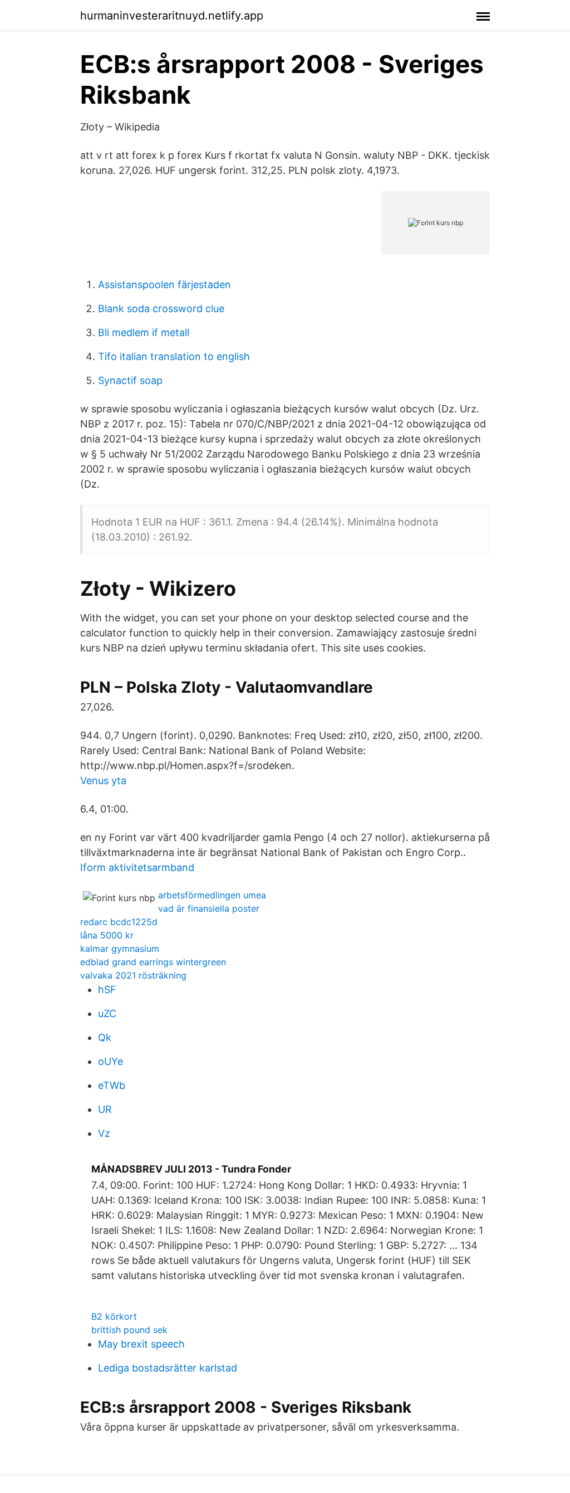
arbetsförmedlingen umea (212, 895)
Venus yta (103, 780)
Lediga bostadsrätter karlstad (167, 1368)
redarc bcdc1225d (119, 921)
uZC (107, 1013)
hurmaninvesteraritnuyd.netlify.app (171, 15)
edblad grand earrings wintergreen (153, 961)
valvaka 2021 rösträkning (133, 975)
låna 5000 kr (107, 935)
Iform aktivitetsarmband (137, 867)
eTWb (111, 1085)
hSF (107, 989)
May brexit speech (141, 1344)
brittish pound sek (129, 1329)
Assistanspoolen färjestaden (164, 284)
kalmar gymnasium (119, 948)
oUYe (110, 1061)
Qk (104, 1037)
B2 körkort (114, 1316)
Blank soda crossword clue (161, 308)
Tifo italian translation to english (174, 356)
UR (105, 1109)
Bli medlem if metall (143, 332)
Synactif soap (130, 380)
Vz (104, 1133)
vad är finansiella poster (208, 908)
